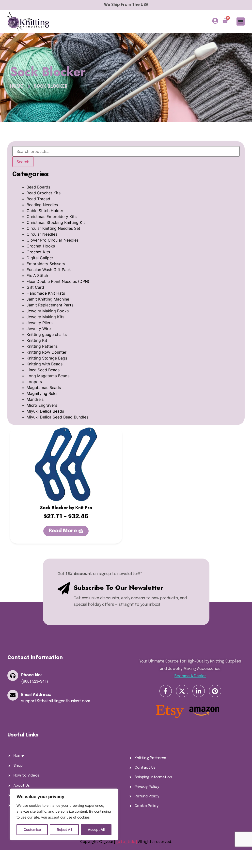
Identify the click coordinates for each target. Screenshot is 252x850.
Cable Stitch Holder (45, 210)
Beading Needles (42, 204)
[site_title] (126, 842)
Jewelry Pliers (39, 322)
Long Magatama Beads (48, 375)
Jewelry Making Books (48, 310)
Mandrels (35, 399)
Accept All (96, 829)
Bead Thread (38, 198)
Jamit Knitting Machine (48, 299)
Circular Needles (42, 234)
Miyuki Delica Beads (45, 411)
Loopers (34, 381)
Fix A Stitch (37, 275)
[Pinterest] (215, 691)
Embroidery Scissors (46, 263)
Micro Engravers (42, 405)
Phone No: (31, 675)
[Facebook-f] (165, 691)
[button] (240, 21)
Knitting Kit (37, 340)
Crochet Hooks (41, 246)
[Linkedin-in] (198, 691)
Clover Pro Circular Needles (53, 240)
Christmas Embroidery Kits (52, 216)
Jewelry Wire (39, 328)
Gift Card (35, 287)
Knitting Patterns (42, 346)
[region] (64, 814)
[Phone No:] (12, 675)
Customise (32, 829)
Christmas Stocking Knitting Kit (56, 222)
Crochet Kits (38, 251)
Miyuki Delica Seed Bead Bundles (57, 417)
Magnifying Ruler (42, 393)
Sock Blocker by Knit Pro (66, 507)
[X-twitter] (182, 691)
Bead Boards (38, 187)
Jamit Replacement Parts (50, 305)
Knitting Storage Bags (47, 358)
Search (22, 161)
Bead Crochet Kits (44, 192)
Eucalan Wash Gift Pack (49, 269)
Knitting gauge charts (47, 334)
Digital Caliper (40, 257)
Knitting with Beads (45, 363)
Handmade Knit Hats (46, 293)
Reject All (64, 829)
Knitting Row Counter (46, 352)
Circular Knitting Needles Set (53, 228)
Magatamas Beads (44, 387)
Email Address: (36, 695)
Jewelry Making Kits (45, 316)
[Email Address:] (12, 695)
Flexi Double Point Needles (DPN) (58, 281)
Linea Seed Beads (43, 369)
